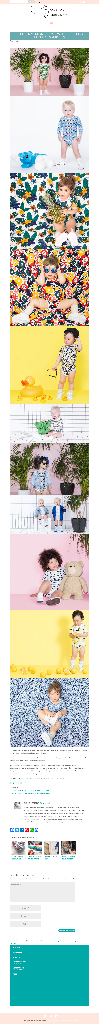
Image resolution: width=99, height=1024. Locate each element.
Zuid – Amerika (21, 1003)
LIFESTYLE (16, 957)
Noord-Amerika (21, 998)
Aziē (16, 987)
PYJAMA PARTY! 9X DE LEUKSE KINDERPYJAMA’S (31, 793)
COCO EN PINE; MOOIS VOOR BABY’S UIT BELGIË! (32, 790)
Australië (18, 983)
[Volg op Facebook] (78, 3)
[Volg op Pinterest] (82, 3)
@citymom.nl (45, 803)
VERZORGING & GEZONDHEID (18, 968)
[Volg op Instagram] (85, 3)
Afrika (17, 978)
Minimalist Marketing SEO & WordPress (62, 1020)
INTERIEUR (16, 948)
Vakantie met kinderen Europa (24, 993)
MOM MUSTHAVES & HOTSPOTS (20, 962)
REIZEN (15, 974)
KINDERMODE (18, 952)
